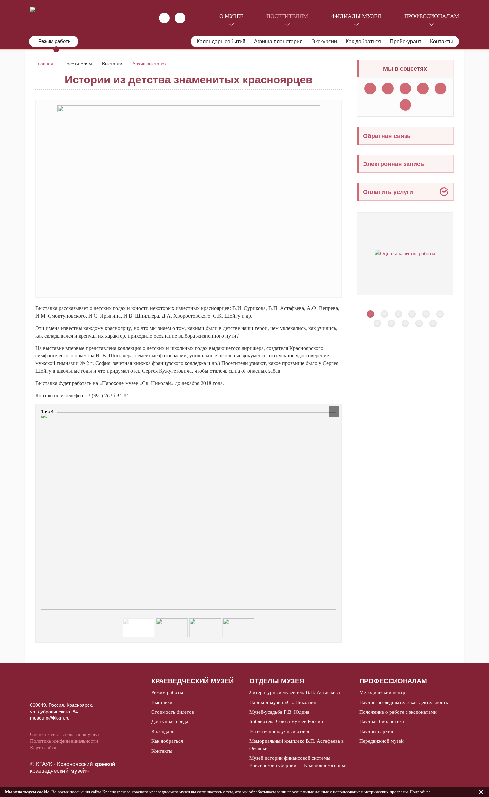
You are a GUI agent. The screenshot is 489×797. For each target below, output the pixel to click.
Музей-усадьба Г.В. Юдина (279, 711)
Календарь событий (221, 41)
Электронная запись (393, 163)
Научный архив (376, 731)
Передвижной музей (381, 740)
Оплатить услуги (388, 191)
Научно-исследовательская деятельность (403, 702)
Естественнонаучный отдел (279, 731)
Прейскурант (405, 41)
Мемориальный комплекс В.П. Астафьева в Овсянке (296, 744)
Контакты (441, 41)
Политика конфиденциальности (64, 741)
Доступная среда (169, 721)
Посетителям (287, 16)
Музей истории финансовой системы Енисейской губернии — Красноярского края (298, 761)
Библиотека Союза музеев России (286, 721)
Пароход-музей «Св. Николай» (282, 702)
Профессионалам (431, 16)
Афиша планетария (278, 41)
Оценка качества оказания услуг (65, 734)
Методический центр (382, 692)
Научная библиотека (381, 721)
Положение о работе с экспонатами (398, 711)
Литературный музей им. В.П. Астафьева (294, 692)
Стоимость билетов (172, 711)
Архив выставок (149, 63)
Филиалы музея (356, 16)
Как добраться (363, 41)
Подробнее (420, 792)
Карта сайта (43, 747)
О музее (231, 16)
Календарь (162, 731)
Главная (44, 63)
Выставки (161, 702)
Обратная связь (387, 135)
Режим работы (167, 692)
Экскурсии (324, 41)
